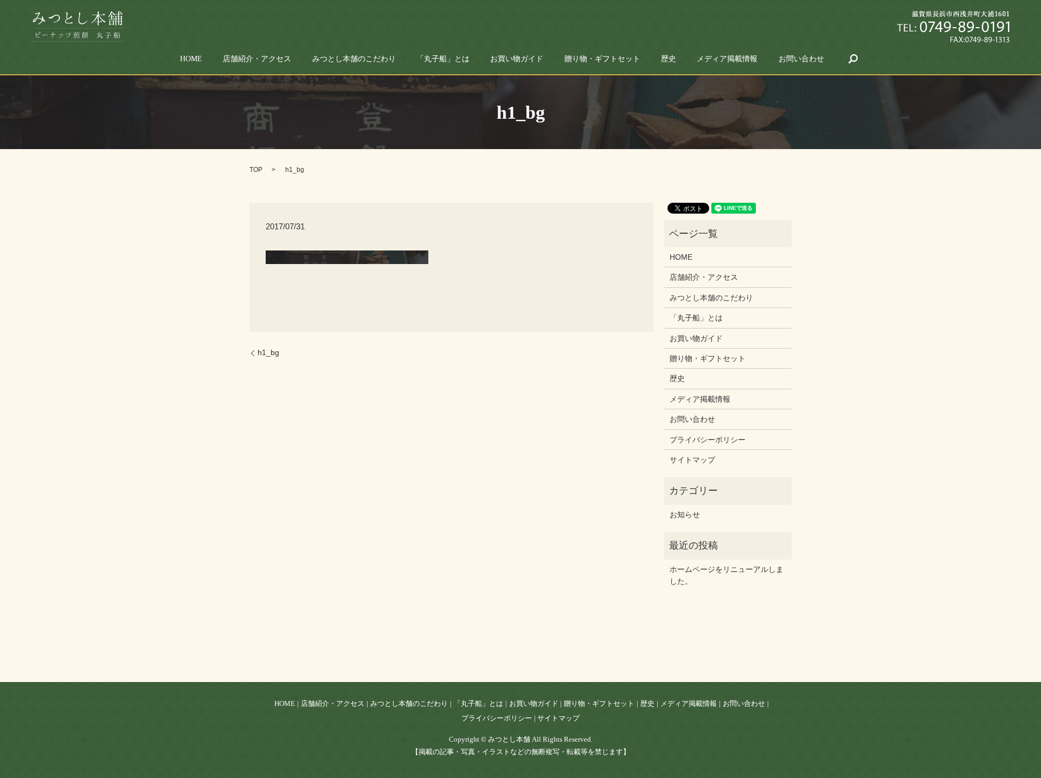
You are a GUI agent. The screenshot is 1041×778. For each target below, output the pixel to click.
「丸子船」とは (443, 59)
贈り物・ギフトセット (602, 59)
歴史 (668, 59)
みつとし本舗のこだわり (354, 59)
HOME (191, 59)
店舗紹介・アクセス (257, 59)
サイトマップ (692, 459)
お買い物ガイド (516, 59)
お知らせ (685, 514)
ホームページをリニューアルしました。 (726, 575)
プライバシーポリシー (708, 439)
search (853, 58)
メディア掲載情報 (727, 59)
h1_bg (268, 352)
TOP (255, 169)
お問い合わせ (801, 59)
